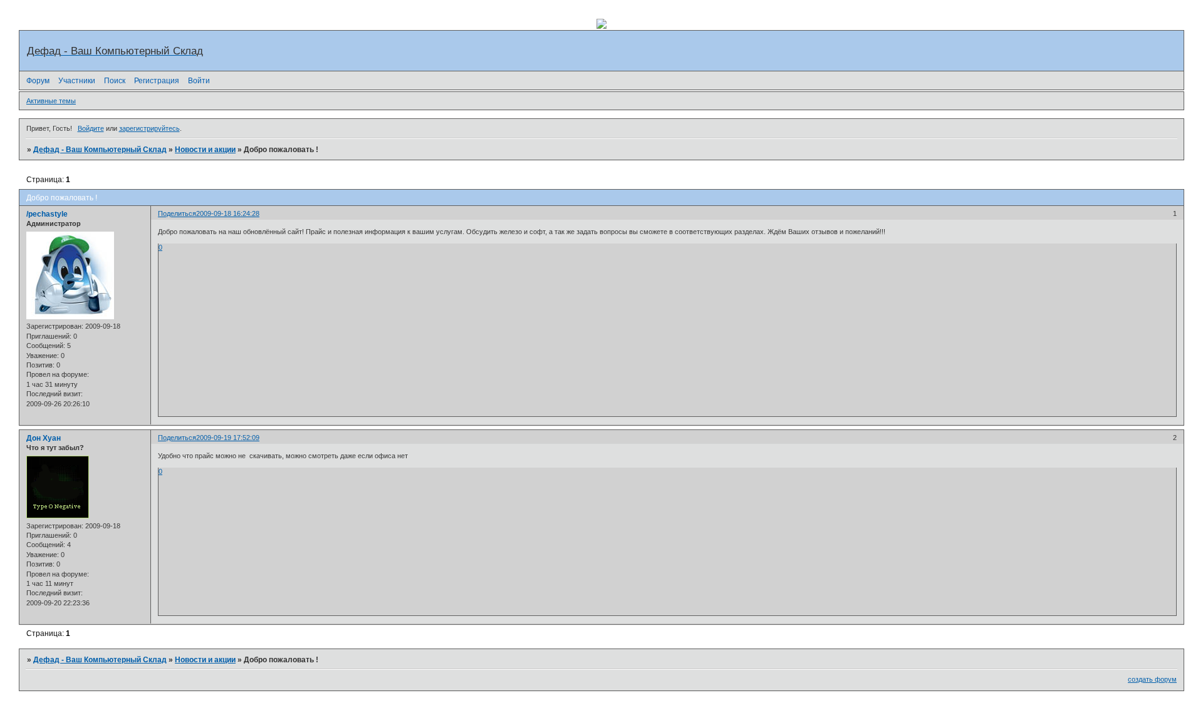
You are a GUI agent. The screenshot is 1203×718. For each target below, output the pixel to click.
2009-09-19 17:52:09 (227, 437)
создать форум (1152, 679)
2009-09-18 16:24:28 (227, 213)
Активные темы (51, 101)
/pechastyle (47, 214)
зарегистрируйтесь (149, 128)
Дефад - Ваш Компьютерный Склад (100, 149)
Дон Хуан (43, 438)
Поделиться (177, 213)
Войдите (91, 128)
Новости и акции (205, 149)
